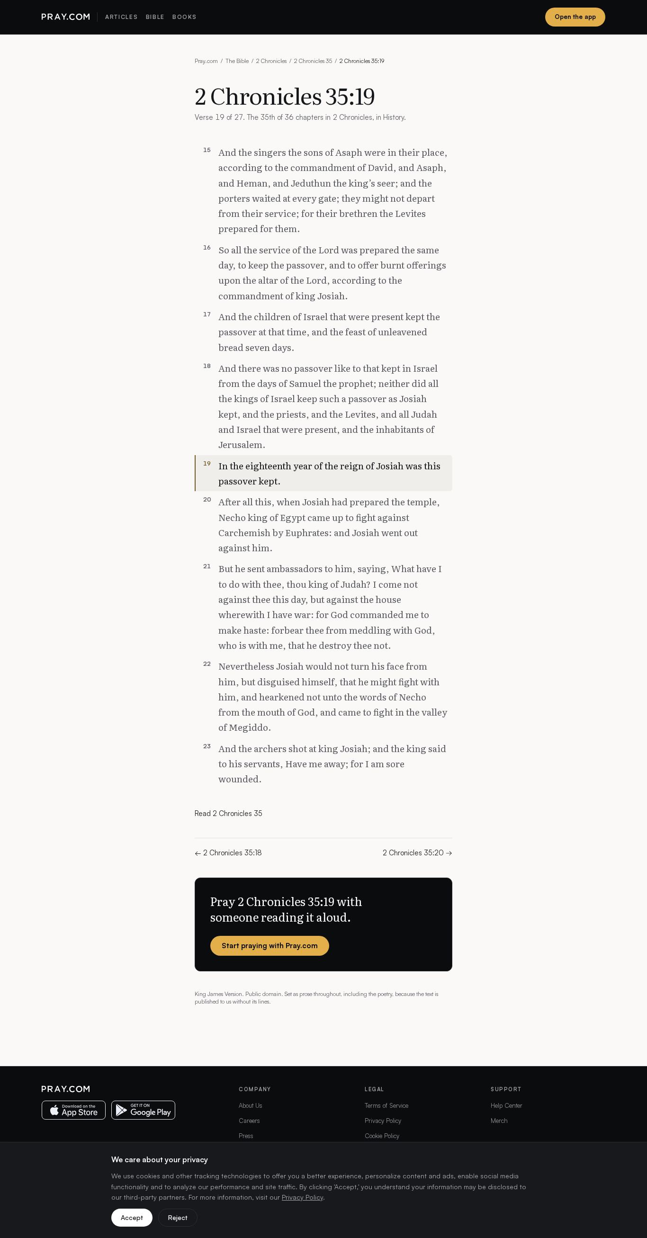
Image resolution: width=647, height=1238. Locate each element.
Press (246, 1135)
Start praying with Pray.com (270, 945)
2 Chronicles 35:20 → (417, 852)
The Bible (237, 60)
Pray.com (206, 60)
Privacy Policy (383, 1120)
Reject (178, 1217)
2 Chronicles (271, 60)
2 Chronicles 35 (313, 60)
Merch (499, 1120)
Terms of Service (386, 1105)
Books (184, 16)
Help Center (506, 1105)
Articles (121, 16)
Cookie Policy (382, 1135)
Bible (155, 16)
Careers (249, 1120)
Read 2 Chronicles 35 (228, 813)
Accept (132, 1217)
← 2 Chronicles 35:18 (228, 852)
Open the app (575, 16)
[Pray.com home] (66, 17)
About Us (250, 1105)
